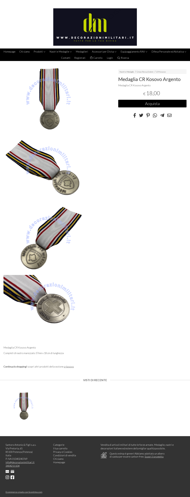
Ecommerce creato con (24, 492)
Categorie (58, 444)
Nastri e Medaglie (60, 51)
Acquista (152, 103)
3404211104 (12, 465)
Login (110, 57)
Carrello (98, 57)
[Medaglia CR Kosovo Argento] (55, 100)
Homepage (9, 51)
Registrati (79, 57)
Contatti (65, 57)
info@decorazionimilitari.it (20, 462)
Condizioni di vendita (64, 455)
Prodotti (38, 51)
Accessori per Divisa (103, 51)
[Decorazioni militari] (95, 24)
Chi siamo (24, 51)
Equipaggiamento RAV (133, 51)
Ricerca (124, 57)
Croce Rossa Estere (145, 72)
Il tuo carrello (60, 448)
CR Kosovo (161, 72)
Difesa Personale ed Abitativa (167, 51)
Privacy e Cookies (62, 451)
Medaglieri (82, 51)
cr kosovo (69, 366)
